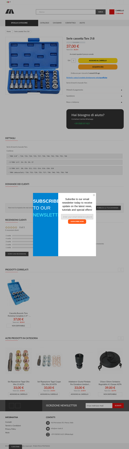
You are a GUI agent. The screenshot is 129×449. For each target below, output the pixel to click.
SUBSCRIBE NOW (77, 221)
